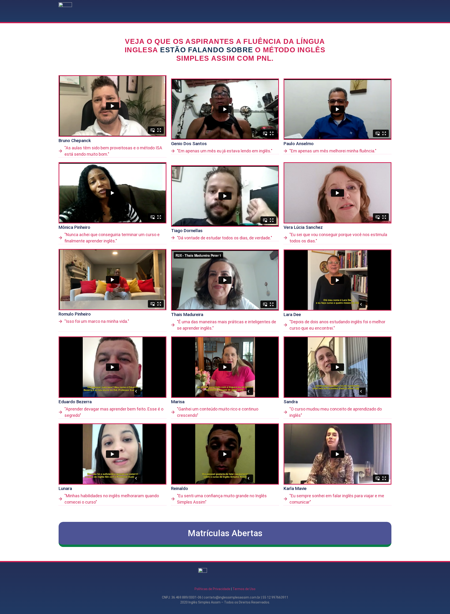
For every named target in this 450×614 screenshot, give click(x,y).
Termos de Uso (243, 589)
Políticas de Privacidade (212, 589)
